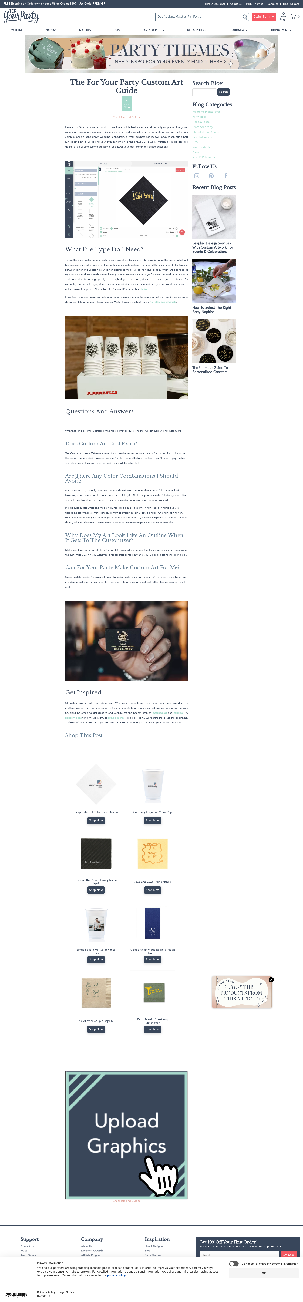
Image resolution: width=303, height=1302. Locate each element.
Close (271, 979)
